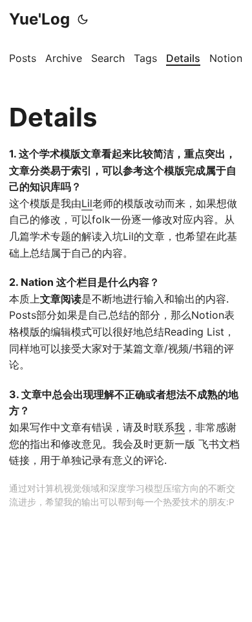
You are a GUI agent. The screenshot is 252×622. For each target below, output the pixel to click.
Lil (86, 203)
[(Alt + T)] (82, 19)
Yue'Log (39, 19)
